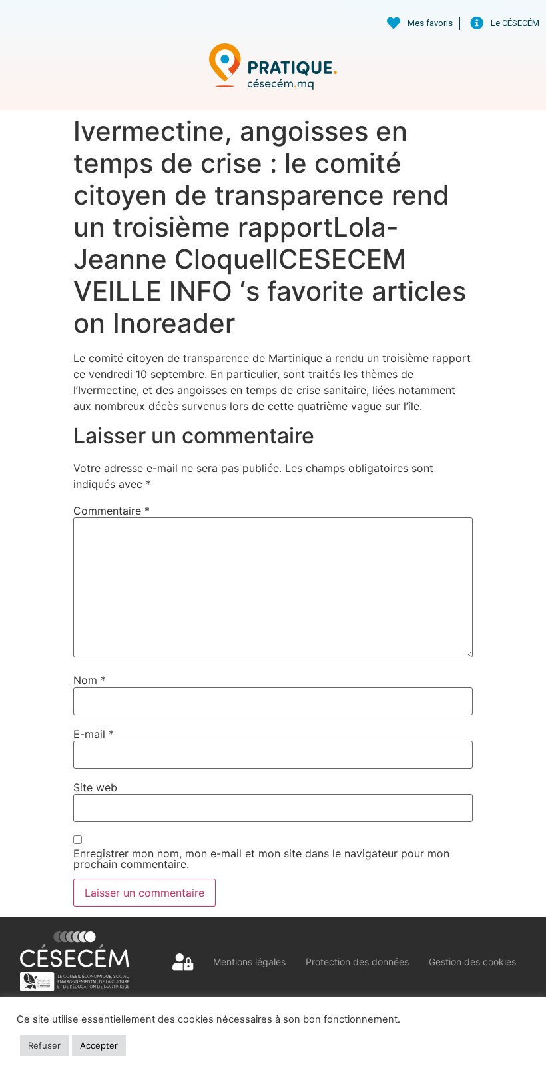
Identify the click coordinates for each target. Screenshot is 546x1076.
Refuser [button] (44, 1045)
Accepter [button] (99, 1045)
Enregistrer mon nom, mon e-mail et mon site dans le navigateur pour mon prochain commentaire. (261, 858)
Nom (89, 680)
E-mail (93, 734)
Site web (95, 787)
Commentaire (111, 510)
